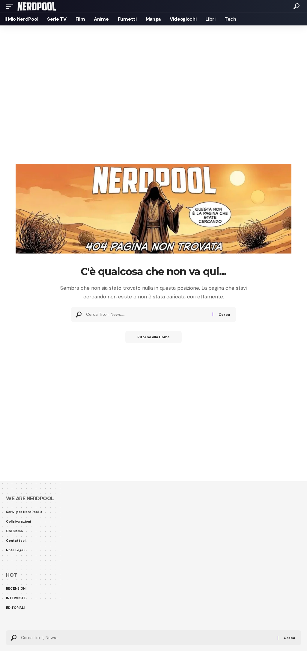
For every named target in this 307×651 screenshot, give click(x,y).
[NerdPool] (36, 6)
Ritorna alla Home (153, 337)
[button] (11, 6)
